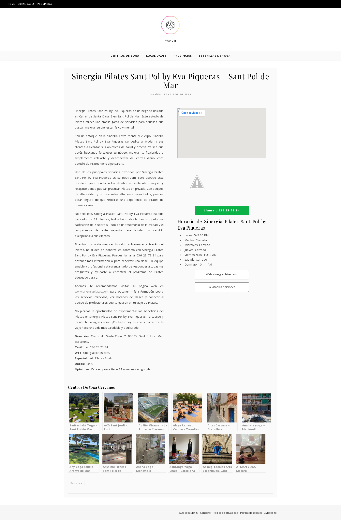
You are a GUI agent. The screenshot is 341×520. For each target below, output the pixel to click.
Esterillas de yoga (214, 55)
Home (11, 3)
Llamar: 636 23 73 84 (222, 210)
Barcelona (76, 483)
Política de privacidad (225, 512)
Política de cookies (251, 512)
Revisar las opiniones (221, 287)
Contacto (205, 512)
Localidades (26, 3)
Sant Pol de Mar (177, 94)
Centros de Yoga (125, 55)
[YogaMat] (170, 25)
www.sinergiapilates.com (92, 291)
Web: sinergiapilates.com (222, 274)
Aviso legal (270, 512)
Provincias (44, 3)
